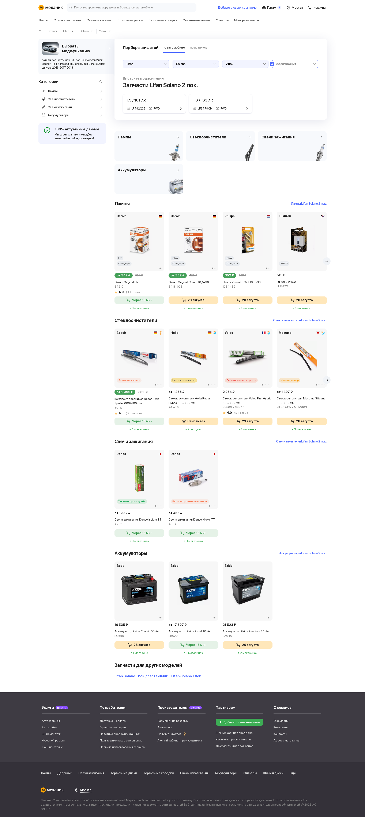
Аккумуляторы (226, 773)
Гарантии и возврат (113, 727)
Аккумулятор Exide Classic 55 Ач (136, 633)
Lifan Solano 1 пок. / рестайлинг (141, 676)
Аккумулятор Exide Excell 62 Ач (190, 633)
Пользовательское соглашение (121, 740)
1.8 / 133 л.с (203, 100)
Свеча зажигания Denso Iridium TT (137, 522)
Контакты (280, 734)
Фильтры (250, 773)
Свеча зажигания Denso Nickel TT (192, 522)
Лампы (46, 773)
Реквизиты (281, 727)
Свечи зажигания (91, 773)
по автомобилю (174, 47)
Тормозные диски (123, 773)
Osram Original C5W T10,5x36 (189, 284)
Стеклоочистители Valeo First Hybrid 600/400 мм (247, 403)
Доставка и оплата (113, 720)
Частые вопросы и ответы (233, 739)
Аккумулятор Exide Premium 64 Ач (246, 633)
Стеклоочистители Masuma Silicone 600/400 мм (301, 403)
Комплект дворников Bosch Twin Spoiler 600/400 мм (136, 403)
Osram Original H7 (126, 284)
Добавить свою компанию (241, 722)
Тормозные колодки (158, 773)
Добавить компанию (237, 7)
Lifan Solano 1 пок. (186, 676)
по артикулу (198, 47)
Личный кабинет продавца (234, 732)
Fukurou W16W (287, 284)
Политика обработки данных (120, 734)
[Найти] (99, 81)
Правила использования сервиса (122, 747)
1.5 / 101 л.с (136, 100)
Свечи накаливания (194, 773)
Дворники (64, 773)
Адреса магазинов (287, 740)
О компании (282, 720)
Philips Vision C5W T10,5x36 (242, 284)
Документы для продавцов (234, 746)
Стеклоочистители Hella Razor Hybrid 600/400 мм (189, 403)
